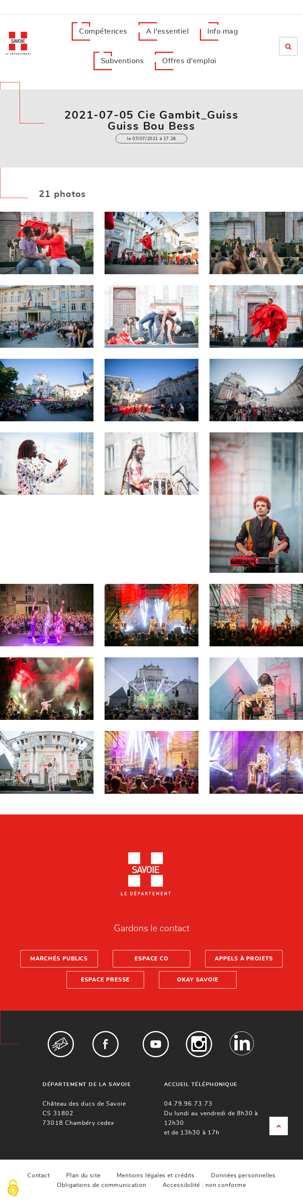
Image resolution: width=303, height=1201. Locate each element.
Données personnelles (243, 1175)
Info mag (222, 31)
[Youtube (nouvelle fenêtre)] (156, 1044)
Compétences (103, 31)
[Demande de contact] (61, 1044)
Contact (38, 1175)
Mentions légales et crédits (156, 1175)
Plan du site (83, 1175)
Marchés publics (59, 959)
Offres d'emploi (189, 61)
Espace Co (151, 959)
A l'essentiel (167, 31)
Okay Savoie (197, 980)
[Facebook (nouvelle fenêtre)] (105, 1044)
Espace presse (105, 980)
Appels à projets (244, 959)
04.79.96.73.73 (188, 1104)
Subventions (122, 61)
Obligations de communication (101, 1185)
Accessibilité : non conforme (204, 1185)
